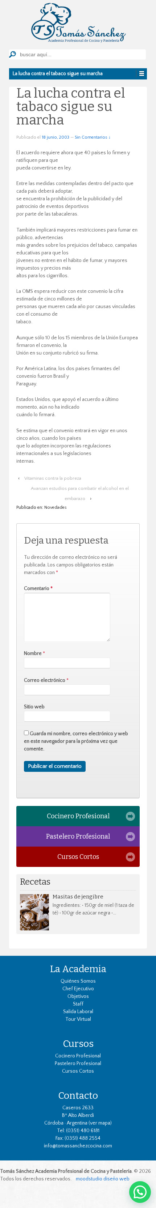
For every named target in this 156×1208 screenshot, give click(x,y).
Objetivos (78, 996)
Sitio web (34, 707)
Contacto (78, 1095)
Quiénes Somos (78, 981)
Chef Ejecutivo (78, 989)
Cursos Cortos (78, 857)
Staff (78, 1004)
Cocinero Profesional (78, 816)
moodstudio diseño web (103, 1179)
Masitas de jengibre (78, 896)
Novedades (55, 507)
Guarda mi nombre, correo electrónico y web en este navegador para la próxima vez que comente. (76, 741)
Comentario (38, 588)
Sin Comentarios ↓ (93, 137)
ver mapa (100, 1123)
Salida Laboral (78, 1012)
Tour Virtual (78, 1019)
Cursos (78, 1043)
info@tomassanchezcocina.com (78, 1146)
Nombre (33, 653)
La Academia (78, 969)
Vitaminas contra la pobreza (52, 478)
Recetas (35, 882)
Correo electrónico (44, 680)
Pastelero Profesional (78, 836)
